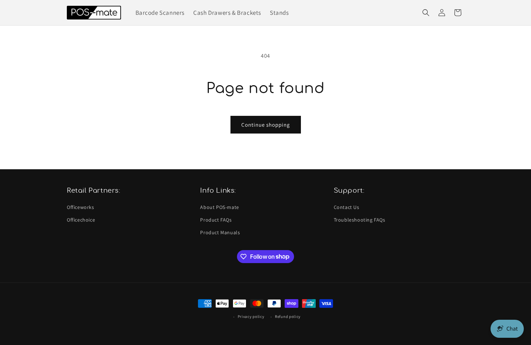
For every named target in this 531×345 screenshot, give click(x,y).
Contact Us (346, 207)
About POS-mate (219, 207)
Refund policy (288, 316)
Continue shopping (265, 124)
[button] (426, 13)
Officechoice (81, 220)
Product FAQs (216, 220)
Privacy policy (251, 316)
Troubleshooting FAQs (359, 220)
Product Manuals (220, 232)
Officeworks (80, 207)
